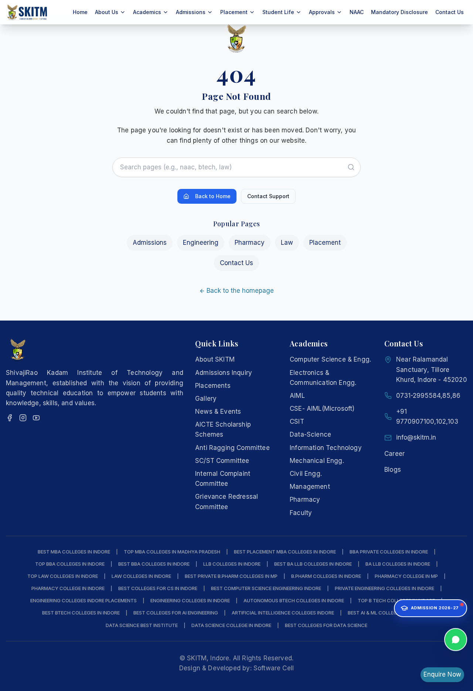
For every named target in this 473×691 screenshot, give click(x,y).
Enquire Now (442, 674)
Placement (325, 242)
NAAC (357, 12)
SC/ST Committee (222, 460)
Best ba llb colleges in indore (313, 564)
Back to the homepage (240, 290)
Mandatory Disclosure (399, 12)
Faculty (301, 512)
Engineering (200, 242)
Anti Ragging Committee (232, 447)
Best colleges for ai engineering (175, 613)
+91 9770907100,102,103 (427, 416)
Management (310, 486)
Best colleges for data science (326, 625)
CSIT (297, 421)
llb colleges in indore (232, 564)
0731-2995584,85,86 (428, 395)
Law (287, 242)
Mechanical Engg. (317, 460)
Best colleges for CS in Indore (157, 588)
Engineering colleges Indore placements (83, 600)
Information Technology (326, 447)
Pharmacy (250, 242)
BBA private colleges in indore (389, 552)
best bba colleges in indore (154, 564)
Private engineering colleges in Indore (384, 588)
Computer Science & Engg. (330, 359)
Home (80, 12)
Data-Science (310, 434)
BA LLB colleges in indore (397, 564)
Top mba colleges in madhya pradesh (172, 552)
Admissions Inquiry (223, 372)
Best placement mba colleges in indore (285, 552)
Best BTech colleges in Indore (81, 613)
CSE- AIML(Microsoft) (322, 408)
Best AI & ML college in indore (385, 613)
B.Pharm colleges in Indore (326, 576)
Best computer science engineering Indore (266, 588)
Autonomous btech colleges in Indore (294, 600)
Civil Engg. (306, 473)
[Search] (351, 167)
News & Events (218, 411)
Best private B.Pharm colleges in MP (231, 576)
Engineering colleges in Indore (190, 600)
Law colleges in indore (141, 576)
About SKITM (215, 359)
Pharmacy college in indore (68, 588)
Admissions (150, 242)
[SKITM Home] (27, 12)
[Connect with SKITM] (455, 640)
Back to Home (213, 196)
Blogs (392, 469)
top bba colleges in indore (70, 564)
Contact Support (268, 196)
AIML (297, 395)
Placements (213, 385)
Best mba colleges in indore (74, 552)
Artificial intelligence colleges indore (283, 613)
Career (394, 453)
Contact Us (449, 12)
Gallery (206, 398)
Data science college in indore (231, 625)
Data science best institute (142, 625)
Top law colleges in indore (62, 576)
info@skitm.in (416, 437)
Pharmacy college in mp (406, 576)
